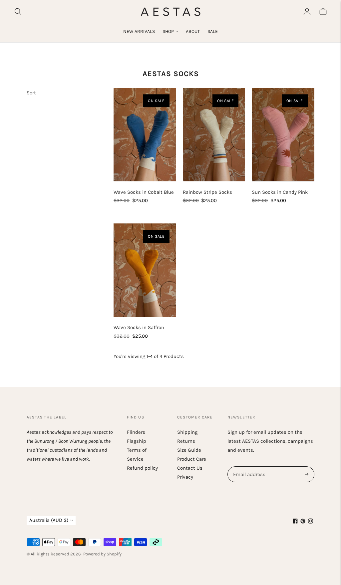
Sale (212, 31)
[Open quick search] (18, 11)
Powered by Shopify (102, 553)
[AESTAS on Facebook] (295, 522)
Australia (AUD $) (48, 520)
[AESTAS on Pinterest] (302, 522)
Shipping (187, 432)
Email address (248, 466)
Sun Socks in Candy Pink (280, 192)
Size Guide (189, 450)
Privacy (185, 477)
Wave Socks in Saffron (139, 327)
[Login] (307, 11)
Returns (186, 441)
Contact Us (189, 468)
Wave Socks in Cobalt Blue (144, 192)
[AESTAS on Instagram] (310, 522)
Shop (168, 31)
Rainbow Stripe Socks (207, 192)
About (193, 31)
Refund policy (142, 468)
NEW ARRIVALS (139, 31)
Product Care (191, 459)
